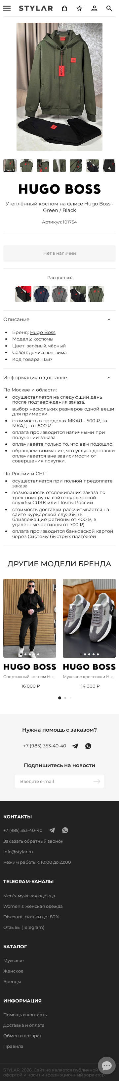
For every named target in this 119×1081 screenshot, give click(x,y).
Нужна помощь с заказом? (59, 730)
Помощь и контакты (25, 1014)
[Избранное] (79, 8)
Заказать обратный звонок (33, 841)
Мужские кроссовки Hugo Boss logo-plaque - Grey (89, 676)
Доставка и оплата (24, 1025)
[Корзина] (64, 8)
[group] (26, 165)
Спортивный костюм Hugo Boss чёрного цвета (29, 676)
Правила (13, 1046)
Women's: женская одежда (33, 906)
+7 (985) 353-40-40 (44, 745)
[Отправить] (97, 781)
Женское (13, 971)
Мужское (13, 960)
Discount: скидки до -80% (31, 916)
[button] (59, 697)
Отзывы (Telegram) (23, 927)
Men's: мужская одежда (29, 895)
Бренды (12, 981)
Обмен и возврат (22, 1035)
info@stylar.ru (18, 851)
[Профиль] (94, 8)
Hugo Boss (43, 332)
